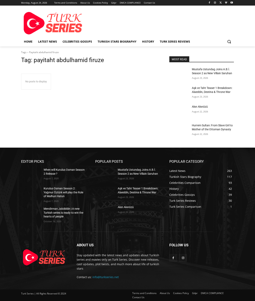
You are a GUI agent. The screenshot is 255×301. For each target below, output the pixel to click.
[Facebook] (209, 3)
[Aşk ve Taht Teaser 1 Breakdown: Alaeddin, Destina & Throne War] (179, 93)
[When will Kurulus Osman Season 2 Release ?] (30, 174)
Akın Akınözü (200, 106)
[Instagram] (215, 3)
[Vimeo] (226, 3)
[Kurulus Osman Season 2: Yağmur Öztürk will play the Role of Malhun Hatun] (30, 193)
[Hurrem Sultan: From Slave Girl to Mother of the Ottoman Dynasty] (179, 130)
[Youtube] (231, 3)
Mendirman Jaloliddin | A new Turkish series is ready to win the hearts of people (63, 212)
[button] (229, 41)
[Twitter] (220, 3)
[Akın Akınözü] (179, 111)
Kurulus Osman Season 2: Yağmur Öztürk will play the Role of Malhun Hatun (63, 192)
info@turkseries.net (105, 277)
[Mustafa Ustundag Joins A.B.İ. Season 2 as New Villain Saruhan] (179, 74)
